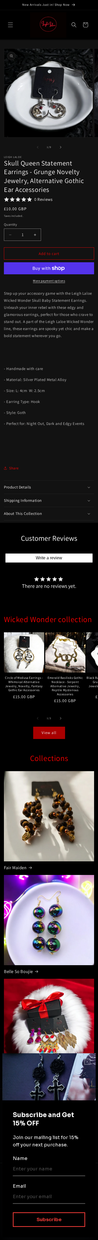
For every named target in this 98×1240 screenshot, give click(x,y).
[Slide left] (37, 147)
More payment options (49, 281)
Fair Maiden (15, 868)
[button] (10, 25)
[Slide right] (60, 147)
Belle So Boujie (18, 971)
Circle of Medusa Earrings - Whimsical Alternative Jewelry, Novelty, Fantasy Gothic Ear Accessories (24, 684)
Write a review (49, 558)
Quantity (10, 224)
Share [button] (14, 468)
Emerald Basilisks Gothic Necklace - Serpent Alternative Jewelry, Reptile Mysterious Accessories (65, 686)
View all (49, 732)
